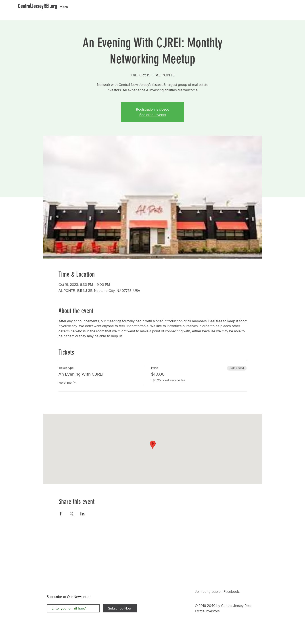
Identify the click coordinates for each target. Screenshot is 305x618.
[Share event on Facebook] (60, 513)
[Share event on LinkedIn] (82, 513)
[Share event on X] (71, 513)
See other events (152, 115)
